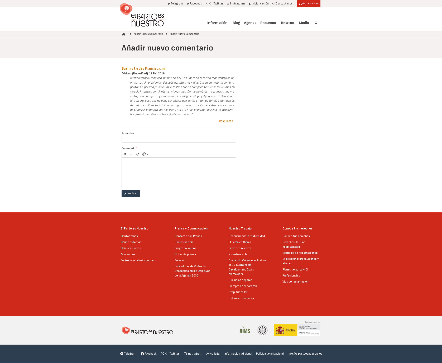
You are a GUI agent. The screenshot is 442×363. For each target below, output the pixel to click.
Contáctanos (129, 236)
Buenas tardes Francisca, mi (144, 68)
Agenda (250, 23)
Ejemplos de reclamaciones (300, 253)
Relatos (287, 23)
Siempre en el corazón (243, 286)
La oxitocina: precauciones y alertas (300, 261)
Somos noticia (184, 242)
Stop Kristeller (238, 292)
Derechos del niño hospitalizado (293, 244)
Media (304, 23)
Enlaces (180, 260)
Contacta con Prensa (188, 236)
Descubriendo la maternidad (247, 236)
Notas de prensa (185, 254)
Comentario (129, 148)
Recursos (268, 23)
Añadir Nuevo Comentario (148, 34)
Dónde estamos (131, 242)
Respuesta (226, 121)
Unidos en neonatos (241, 298)
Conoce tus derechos (296, 236)
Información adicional (238, 353)
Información (217, 23)
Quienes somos (131, 248)
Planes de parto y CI (295, 269)
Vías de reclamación (295, 281)
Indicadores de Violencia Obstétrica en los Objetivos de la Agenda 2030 (192, 271)
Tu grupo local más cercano (138, 260)
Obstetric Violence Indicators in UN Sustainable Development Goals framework (248, 267)
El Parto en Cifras (240, 242)
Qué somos (128, 254)
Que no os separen (240, 280)
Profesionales (291, 275)
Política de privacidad (270, 353)
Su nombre (128, 133)
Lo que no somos (185, 248)
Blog (236, 23)
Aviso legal (213, 353)
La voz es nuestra (240, 248)
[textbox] (179, 173)
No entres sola (238, 254)
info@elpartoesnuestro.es (305, 353)
